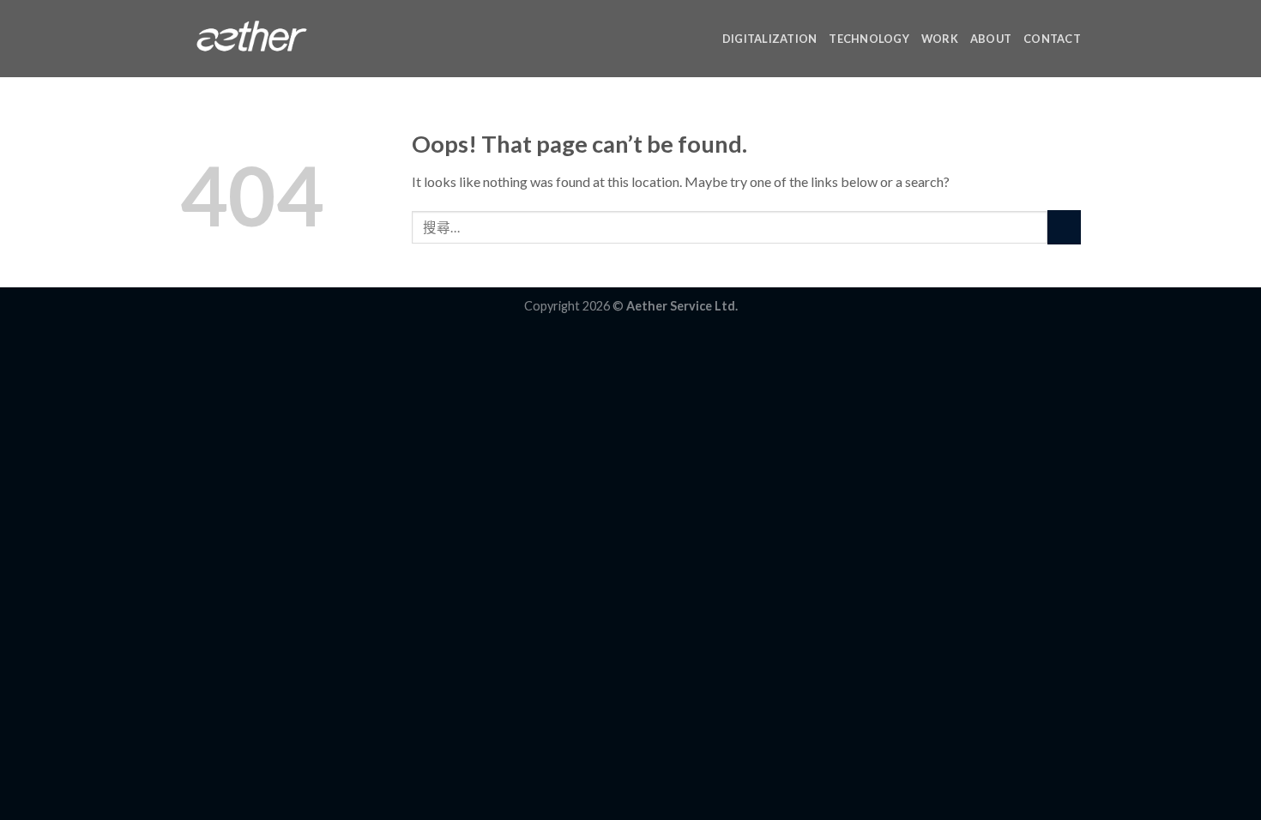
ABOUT (990, 38)
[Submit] (1064, 227)
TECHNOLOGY (869, 38)
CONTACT (1052, 38)
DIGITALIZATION (770, 38)
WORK (939, 38)
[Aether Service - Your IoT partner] (251, 38)
